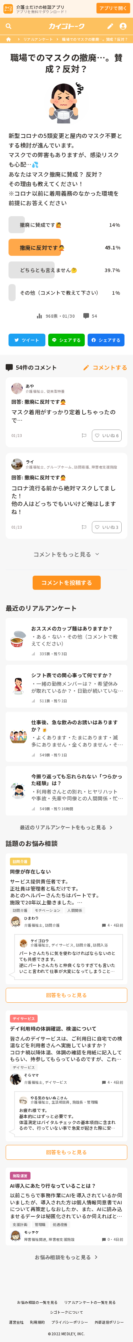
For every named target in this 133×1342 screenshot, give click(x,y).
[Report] (84, 435)
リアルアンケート (38, 39)
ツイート (30, 340)
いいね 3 (110, 527)
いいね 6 (110, 435)
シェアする (70, 340)
